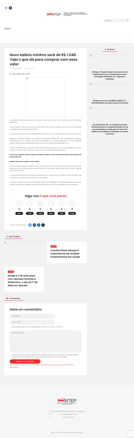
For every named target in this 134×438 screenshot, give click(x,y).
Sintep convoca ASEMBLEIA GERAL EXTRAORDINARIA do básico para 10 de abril (109, 101)
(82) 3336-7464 (68, 417)
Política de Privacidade (59, 357)
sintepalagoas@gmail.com (68, 414)
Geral (11, 272)
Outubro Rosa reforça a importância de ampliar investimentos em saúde (65, 253)
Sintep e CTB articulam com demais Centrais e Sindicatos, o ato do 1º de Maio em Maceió (23, 280)
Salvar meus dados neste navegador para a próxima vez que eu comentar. (37, 327)
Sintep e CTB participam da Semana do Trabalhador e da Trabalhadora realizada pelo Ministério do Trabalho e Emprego (110, 75)
